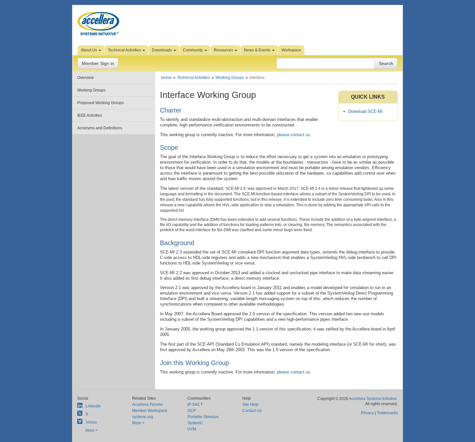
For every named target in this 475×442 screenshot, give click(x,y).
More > (91, 430)
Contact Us (252, 411)
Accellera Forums (147, 404)
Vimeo (91, 422)
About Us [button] (89, 50)
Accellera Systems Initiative (373, 398)
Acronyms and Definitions (99, 128)
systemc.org (142, 417)
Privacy (367, 413)
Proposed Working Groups (100, 103)
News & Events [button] (257, 50)
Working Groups (91, 90)
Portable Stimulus (202, 417)
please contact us (293, 134)
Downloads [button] (162, 50)
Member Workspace (149, 411)
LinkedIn (93, 406)
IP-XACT (195, 404)
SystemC (195, 423)
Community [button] (193, 50)
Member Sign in (98, 63)
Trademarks (387, 413)
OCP (191, 411)
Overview (85, 77)
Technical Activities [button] (125, 50)
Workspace (291, 50)
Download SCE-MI (365, 111)
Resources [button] (224, 50)
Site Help (250, 404)
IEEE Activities (89, 115)
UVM (191, 429)
